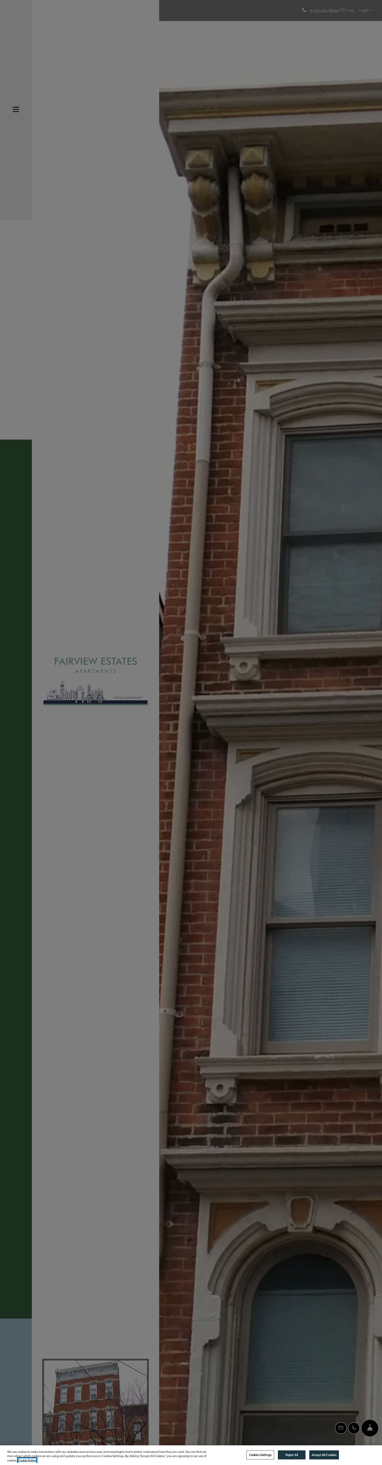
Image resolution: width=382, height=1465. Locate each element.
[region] (191, 1455)
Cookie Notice (27, 1460)
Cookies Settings (260, 1454)
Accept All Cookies (324, 1454)
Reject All (291, 1454)
